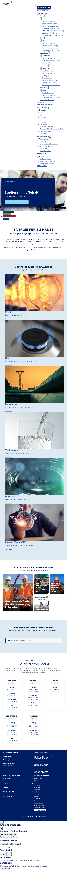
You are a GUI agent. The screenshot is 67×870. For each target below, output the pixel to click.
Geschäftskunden (44, 104)
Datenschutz (37, 801)
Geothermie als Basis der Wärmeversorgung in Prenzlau (17, 604)
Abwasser (43, 87)
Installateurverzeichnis (50, 26)
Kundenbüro (44, 102)
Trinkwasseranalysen (49, 83)
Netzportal (43, 134)
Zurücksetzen (5, 869)
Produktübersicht (48, 71)
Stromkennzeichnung (49, 24)
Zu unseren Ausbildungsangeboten (17, 202)
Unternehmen (43, 136)
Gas (41, 38)
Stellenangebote (45, 159)
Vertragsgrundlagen (49, 21)
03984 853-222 (8, 765)
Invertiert (17, 844)
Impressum (37, 798)
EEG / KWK (43, 117)
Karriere (40, 153)
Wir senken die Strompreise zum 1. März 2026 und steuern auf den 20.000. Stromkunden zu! (41, 584)
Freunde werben (45, 151)
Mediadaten (37, 792)
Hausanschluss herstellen (51, 28)
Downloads (42, 166)
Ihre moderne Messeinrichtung (53, 31)
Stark (10, 844)
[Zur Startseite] (7, 3)
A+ (4, 854)
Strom (42, 16)
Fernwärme (44, 53)
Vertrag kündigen (39, 805)
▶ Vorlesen (4, 834)
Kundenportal (44, 8)
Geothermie (46, 63)
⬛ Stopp (13, 834)
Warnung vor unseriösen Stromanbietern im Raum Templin (56, 587)
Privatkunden (43, 10)
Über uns (43, 141)
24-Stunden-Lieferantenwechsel (53, 35)
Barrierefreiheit (38, 803)
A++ (9, 854)
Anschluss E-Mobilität (49, 33)
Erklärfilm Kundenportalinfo (41, 608)
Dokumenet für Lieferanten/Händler (52, 129)
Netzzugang (42, 107)
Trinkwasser (44, 65)
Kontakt (36, 796)
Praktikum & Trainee (47, 163)
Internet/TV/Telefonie (47, 100)
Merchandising (45, 146)
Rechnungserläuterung (50, 46)
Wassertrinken (47, 78)
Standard (4, 844)
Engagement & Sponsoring (49, 144)
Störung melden (8, 760)
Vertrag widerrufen (40, 810)
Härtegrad (45, 76)
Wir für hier (37, 787)
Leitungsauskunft (46, 131)
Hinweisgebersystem (40, 807)
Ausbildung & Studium (47, 161)
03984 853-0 (7, 758)
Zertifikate (43, 149)
